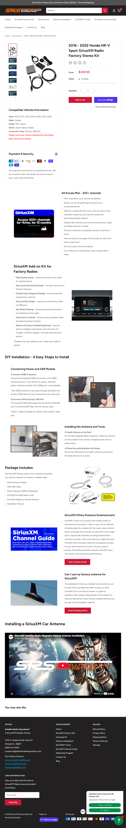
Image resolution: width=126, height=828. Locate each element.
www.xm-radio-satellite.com (18, 760)
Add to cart (80, 100)
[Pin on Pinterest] (75, 62)
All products (17, 36)
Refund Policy (99, 729)
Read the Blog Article (77, 610)
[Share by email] (84, 62)
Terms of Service (100, 741)
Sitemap (96, 745)
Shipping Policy (100, 737)
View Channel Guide (77, 562)
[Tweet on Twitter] (79, 62)
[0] (119, 10)
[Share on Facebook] (70, 62)
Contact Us (32, 27)
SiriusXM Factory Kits (24, 19)
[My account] (114, 10)
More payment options (105, 106)
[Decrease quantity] (81, 90)
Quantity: (73, 91)
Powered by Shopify (13, 818)
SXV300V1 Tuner (82, 19)
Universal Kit (43, 19)
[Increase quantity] (94, 90)
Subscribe (13, 802)
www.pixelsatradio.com (15, 767)
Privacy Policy (99, 733)
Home (7, 19)
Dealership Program (13, 27)
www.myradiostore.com (15, 764)
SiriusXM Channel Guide (105, 19)
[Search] (105, 10)
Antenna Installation (62, 19)
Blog (43, 27)
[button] (118, 820)
